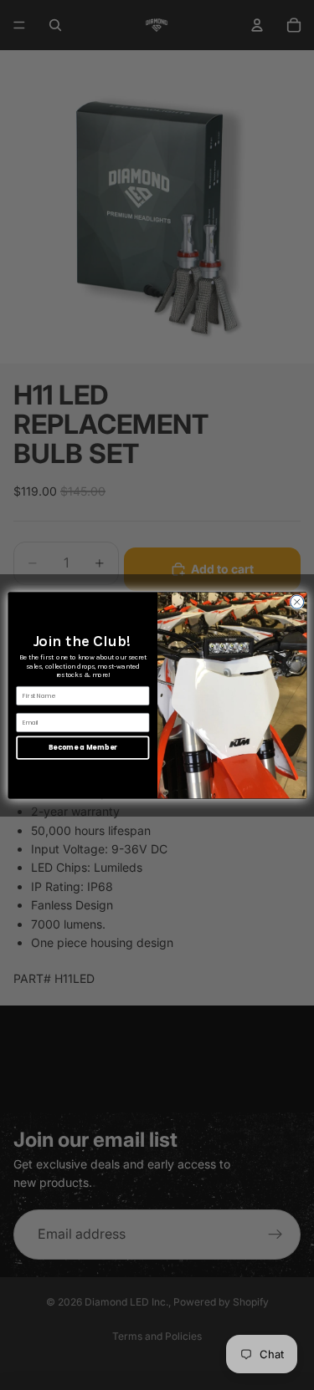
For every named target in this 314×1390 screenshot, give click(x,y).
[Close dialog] (296, 601)
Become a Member (82, 746)
